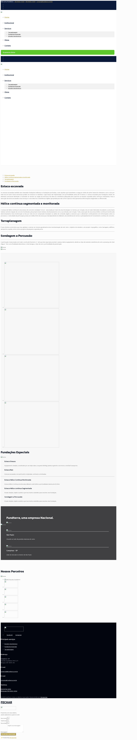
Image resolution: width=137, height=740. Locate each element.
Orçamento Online (9, 52)
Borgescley (43, 697)
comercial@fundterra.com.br (9, 672)
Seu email (4, 723)
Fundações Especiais (10, 647)
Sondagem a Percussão (11, 181)
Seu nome (4, 718)
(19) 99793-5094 (6, 689)
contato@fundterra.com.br (44, 2)
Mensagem (4, 732)
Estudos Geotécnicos (10, 644)
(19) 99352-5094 (19, 2)
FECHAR (6, 702)
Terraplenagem (9, 179)
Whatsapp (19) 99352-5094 (9, 691)
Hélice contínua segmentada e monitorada (17, 177)
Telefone (4, 721)
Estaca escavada (9, 175)
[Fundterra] (1, 12)
